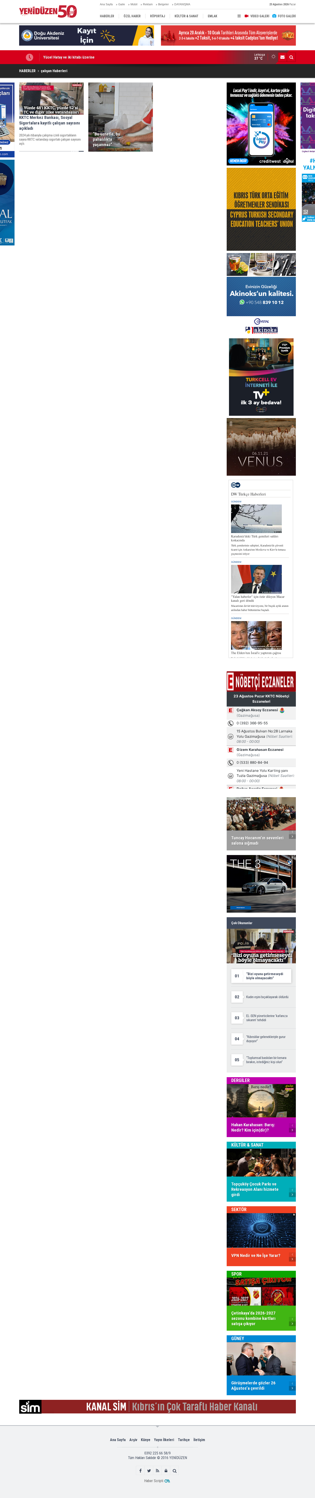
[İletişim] (282, 57)
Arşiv (133, 1440)
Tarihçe (184, 1440)
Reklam (148, 4)
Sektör (239, 1209)
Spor (236, 1274)
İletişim (199, 1440)
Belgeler (163, 4)
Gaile (121, 4)
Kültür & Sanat (247, 1145)
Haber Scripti (153, 1481)
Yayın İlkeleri (164, 1440)
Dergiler (240, 1080)
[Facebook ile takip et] (140, 1470)
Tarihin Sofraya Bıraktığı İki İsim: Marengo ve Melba (84, 58)
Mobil (134, 4)
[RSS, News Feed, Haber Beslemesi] (157, 1470)
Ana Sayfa (106, 4)
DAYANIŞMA (182, 4)
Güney (237, 1338)
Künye (145, 1440)
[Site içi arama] (291, 57)
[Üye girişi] (166, 1470)
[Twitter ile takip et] (149, 1470)
